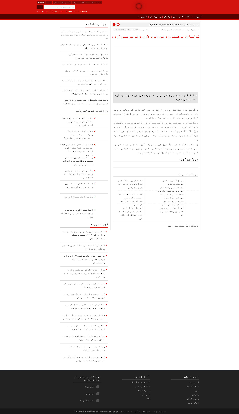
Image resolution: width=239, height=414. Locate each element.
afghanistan (155, 24)
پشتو (56, 2)
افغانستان (184, 16)
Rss (148, 398)
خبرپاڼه (83, 11)
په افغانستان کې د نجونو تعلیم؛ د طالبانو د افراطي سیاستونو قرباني (77, 161)
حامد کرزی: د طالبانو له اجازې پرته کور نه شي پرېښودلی (130, 184)
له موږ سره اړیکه (44, 11)
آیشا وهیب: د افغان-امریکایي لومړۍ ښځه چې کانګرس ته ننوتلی (84, 296)
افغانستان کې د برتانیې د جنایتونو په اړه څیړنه (78, 185)
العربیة (66, 2)
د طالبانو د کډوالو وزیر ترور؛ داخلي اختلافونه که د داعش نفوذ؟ (77, 174)
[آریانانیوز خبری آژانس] (183, 7)
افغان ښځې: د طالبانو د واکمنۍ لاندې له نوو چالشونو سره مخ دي (84, 359)
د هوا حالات (72, 11)
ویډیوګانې (155, 16)
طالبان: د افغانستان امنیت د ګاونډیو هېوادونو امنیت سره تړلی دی (130, 199)
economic (167, 24)
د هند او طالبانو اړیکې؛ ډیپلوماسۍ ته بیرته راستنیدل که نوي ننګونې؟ (78, 134)
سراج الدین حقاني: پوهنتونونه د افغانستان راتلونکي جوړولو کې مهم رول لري (170, 185)
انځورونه (142, 16)
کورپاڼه (197, 16)
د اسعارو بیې (59, 11)
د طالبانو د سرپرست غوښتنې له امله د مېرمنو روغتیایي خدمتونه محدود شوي (172, 199)
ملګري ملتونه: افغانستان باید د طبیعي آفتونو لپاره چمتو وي (86, 327)
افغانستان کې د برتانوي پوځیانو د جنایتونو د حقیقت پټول (77, 213)
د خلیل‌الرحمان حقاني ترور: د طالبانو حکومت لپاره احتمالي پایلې (77, 121)
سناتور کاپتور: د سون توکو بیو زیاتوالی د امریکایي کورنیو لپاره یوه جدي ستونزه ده (84, 34)
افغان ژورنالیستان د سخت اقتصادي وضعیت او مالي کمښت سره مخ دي (85, 306)
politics (178, 24)
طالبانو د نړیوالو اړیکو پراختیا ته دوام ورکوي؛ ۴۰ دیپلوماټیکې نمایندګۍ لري (83, 235)
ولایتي (167, 16)
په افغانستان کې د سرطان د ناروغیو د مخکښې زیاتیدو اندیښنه (83, 338)
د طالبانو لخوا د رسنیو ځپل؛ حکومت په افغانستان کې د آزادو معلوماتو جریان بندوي (76, 148)
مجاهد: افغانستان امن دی (79, 196)
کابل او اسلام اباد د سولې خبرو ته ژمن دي (85, 64)
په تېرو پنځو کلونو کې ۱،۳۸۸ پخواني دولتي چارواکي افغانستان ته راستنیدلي (84, 259)
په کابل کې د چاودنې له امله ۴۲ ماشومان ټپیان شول (87, 348)
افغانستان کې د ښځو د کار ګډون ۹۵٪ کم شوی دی (171, 211)
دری (49, 2)
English (41, 2)
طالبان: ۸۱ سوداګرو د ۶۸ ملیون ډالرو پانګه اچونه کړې (83, 247)
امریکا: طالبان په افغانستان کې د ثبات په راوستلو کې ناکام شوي (130, 213)
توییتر (90, 393)
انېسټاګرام (87, 400)
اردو (75, 2)
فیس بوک (90, 386)
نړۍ (174, 16)
